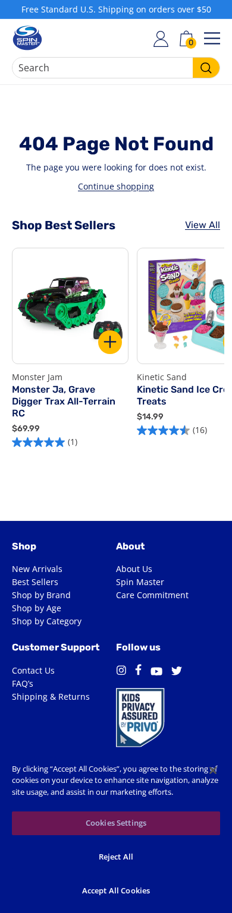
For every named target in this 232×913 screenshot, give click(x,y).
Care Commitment (152, 595)
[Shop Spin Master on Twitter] (176, 672)
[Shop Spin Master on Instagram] (121, 672)
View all (202, 224)
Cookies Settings (116, 822)
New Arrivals (37, 568)
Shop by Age (36, 608)
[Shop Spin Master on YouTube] (156, 672)
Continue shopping (116, 186)
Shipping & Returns (51, 696)
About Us (134, 568)
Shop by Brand (41, 595)
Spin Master (140, 581)
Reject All (116, 856)
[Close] (213, 770)
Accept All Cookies (116, 890)
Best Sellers (35, 581)
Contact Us (33, 670)
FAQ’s (22, 683)
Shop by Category (46, 621)
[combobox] (116, 68)
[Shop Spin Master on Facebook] (138, 671)
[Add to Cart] (110, 342)
